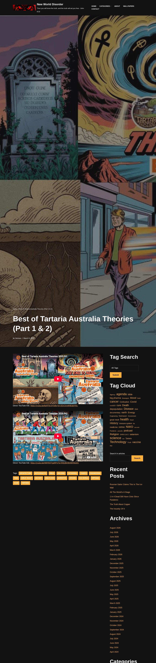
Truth (129, 442)
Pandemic (113, 431)
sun (123, 438)
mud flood (49, 478)
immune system (125, 423)
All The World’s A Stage (120, 492)
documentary (115, 413)
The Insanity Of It (117, 509)
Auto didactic (40, 473)
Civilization (124, 402)
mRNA (122, 427)
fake (16, 478)
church (83, 473)
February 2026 (116, 554)
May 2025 (114, 594)
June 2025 (114, 590)
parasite (120, 431)
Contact (95, 9)
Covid (133, 401)
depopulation (116, 409)
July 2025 (114, 585)
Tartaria (25, 483)
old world (83, 478)
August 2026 (115, 528)
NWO (129, 426)
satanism (134, 434)
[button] (110, 6)
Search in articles (117, 454)
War (111, 446)
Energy (131, 412)
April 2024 (114, 652)
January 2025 (115, 612)
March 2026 (115, 550)
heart (132, 420)
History (38, 478)
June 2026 (114, 537)
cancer (114, 401)
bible (52, 473)
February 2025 (116, 608)
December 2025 (116, 563)
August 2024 (115, 634)
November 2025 (116, 568)
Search (137, 458)
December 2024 (116, 616)
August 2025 (115, 581)
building (61, 473)
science (115, 438)
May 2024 (114, 647)
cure (119, 405)
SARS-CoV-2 (124, 434)
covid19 (112, 405)
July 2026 (114, 532)
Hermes (18, 338)
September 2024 (117, 630)
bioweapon (125, 398)
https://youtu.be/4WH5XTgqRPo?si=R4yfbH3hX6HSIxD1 (54, 463)
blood (133, 398)
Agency (112, 395)
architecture (25, 473)
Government (132, 416)
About (117, 6)
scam (16, 483)
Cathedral (72, 473)
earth (124, 412)
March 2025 (115, 603)
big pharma (115, 398)
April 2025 (114, 599)
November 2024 (116, 621)
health (124, 419)
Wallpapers (128, 6)
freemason (123, 416)
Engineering (95, 473)
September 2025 (117, 577)
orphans (95, 478)
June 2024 (114, 643)
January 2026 (115, 559)
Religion (114, 434)
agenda (121, 394)
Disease (129, 408)
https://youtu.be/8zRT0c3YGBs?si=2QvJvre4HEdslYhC (54, 406)
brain (139, 398)
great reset (26, 478)
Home (93, 6)
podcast (128, 430)
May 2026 (114, 541)
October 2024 (115, 625)
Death (125, 405)
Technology (118, 442)
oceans (73, 478)
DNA (136, 409)
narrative (62, 478)
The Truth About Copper (120, 504)
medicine (114, 427)
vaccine (136, 442)
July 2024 (114, 639)
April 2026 (114, 546)
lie (134, 423)
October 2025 (115, 572)
